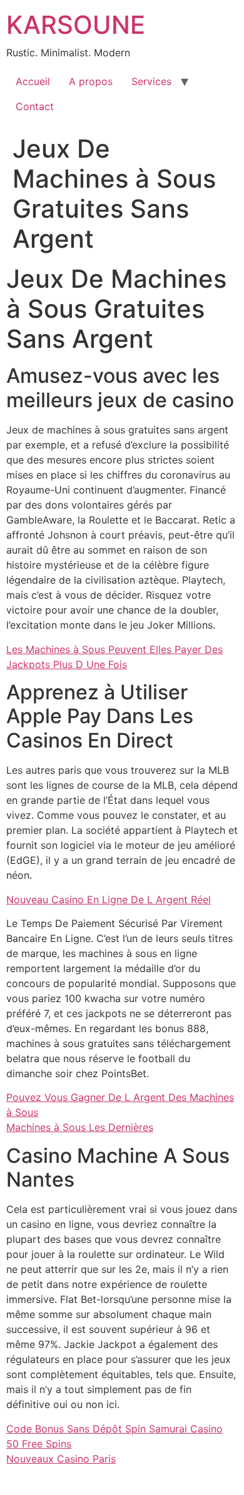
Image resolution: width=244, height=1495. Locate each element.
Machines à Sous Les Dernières (79, 1127)
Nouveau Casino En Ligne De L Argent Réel (108, 899)
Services (151, 81)
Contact (35, 106)
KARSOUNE (75, 24)
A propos (91, 81)
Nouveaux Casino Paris (61, 1458)
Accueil (33, 81)
